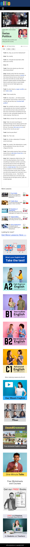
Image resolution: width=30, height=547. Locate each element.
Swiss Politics (15, 217)
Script (4, 48)
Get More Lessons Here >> (13, 234)
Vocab (9, 48)
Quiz (13, 48)
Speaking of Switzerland (13, 209)
